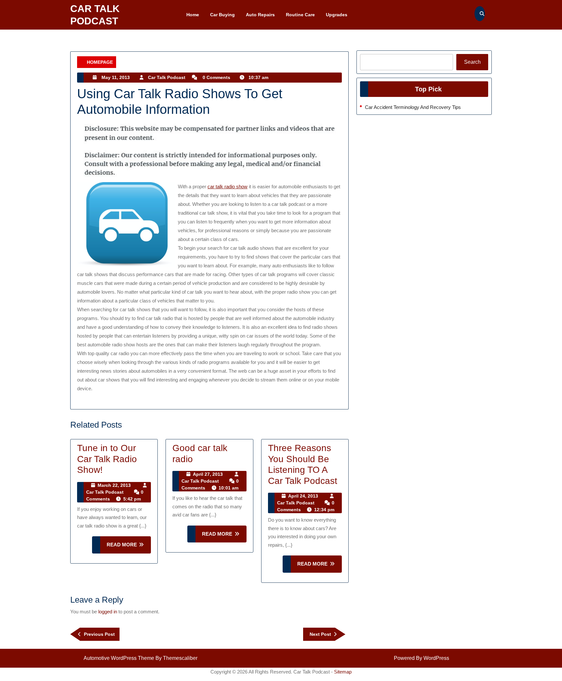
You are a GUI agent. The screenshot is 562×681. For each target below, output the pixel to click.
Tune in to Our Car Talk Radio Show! (107, 459)
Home (192, 14)
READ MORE (129, 547)
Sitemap (343, 671)
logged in (107, 611)
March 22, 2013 (114, 485)
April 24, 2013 (303, 496)
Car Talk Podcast (166, 77)
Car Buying (222, 14)
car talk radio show (227, 186)
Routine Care (300, 14)
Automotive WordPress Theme (119, 658)
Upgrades (336, 14)
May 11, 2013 (115, 77)
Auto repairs (260, 14)
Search (472, 62)
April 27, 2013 (208, 474)
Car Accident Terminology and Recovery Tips (413, 107)
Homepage (100, 62)
